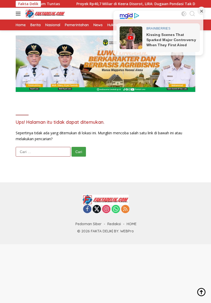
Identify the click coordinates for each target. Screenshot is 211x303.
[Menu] (19, 13)
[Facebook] (87, 209)
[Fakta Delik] (44, 13)
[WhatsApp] (116, 209)
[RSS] (125, 209)
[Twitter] (97, 209)
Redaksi (114, 224)
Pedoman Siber (88, 224)
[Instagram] (106, 209)
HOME (132, 224)
